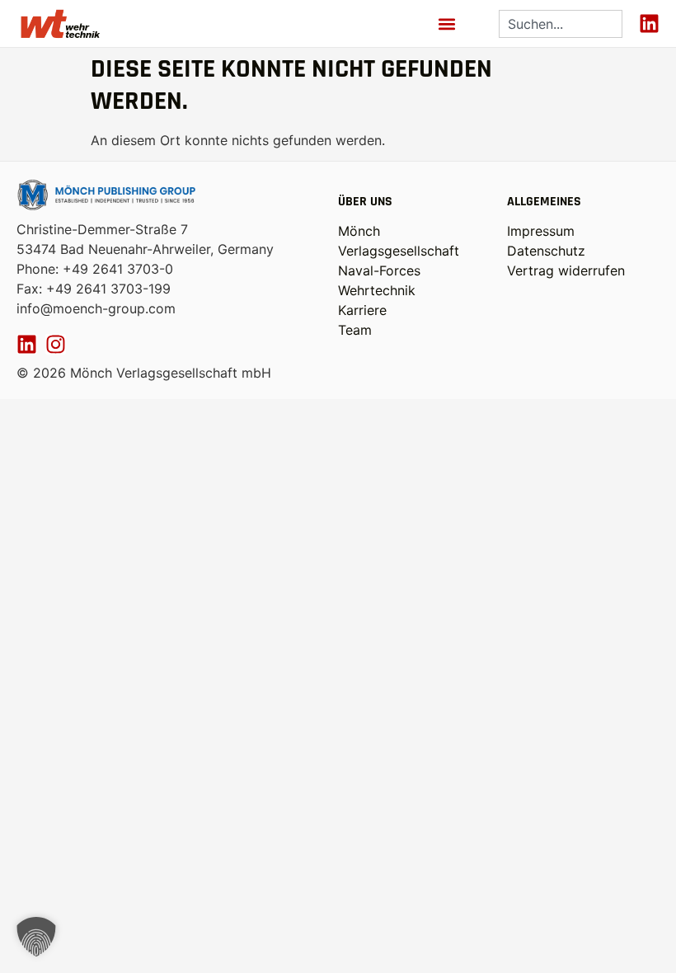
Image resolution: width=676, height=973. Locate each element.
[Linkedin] (649, 23)
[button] (446, 23)
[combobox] (560, 24)
